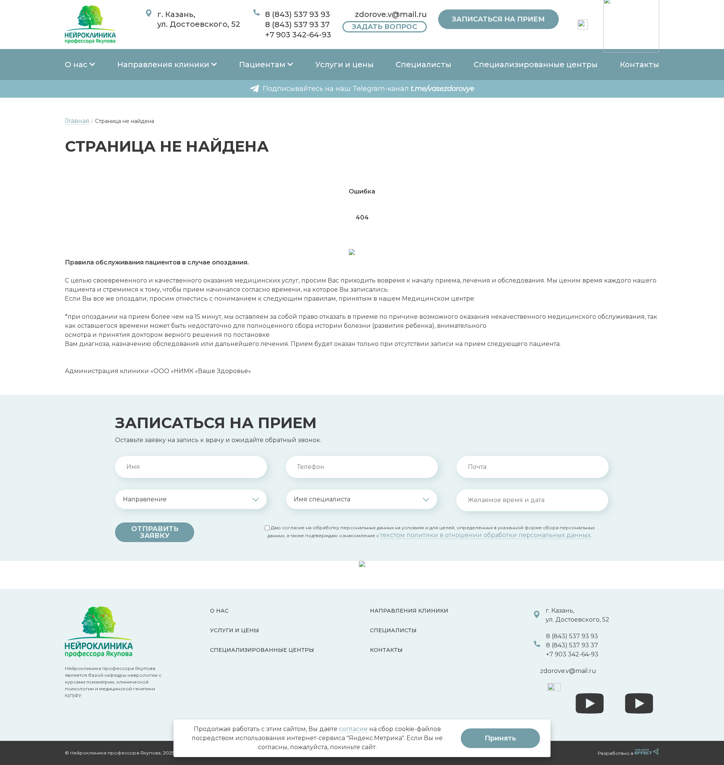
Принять (500, 738)
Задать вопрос (384, 27)
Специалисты (423, 64)
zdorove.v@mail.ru (391, 14)
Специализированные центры (536, 64)
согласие (353, 729)
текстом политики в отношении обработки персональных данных (485, 535)
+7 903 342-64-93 (298, 34)
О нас (76, 64)
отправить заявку (154, 532)
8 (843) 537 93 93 (297, 14)
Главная (77, 120)
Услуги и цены (344, 64)
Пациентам (262, 64)
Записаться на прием (498, 19)
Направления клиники (163, 64)
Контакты (639, 64)
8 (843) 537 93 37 (297, 24)
